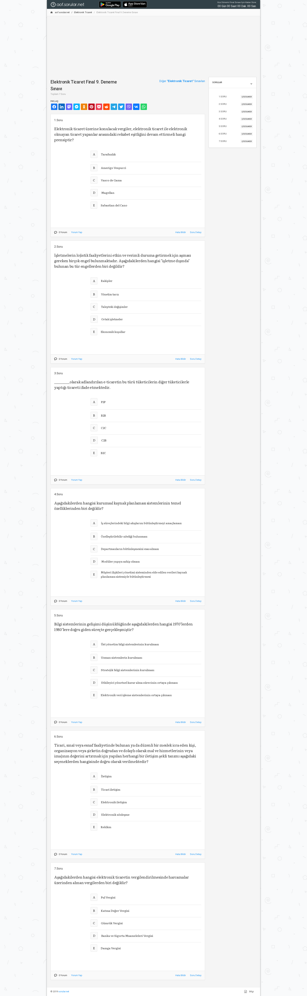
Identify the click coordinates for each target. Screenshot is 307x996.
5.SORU (235, 126)
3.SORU (235, 111)
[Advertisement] (153, 44)
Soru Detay (195, 232)
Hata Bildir (180, 232)
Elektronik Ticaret (83, 12)
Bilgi (251, 991)
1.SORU (235, 96)
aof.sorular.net (62, 12)
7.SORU (235, 141)
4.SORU (235, 118)
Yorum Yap (76, 232)
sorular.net (63, 991)
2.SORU (235, 104)
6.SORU (235, 133)
